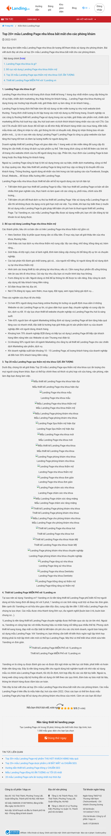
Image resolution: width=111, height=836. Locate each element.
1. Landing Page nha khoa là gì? (20, 64)
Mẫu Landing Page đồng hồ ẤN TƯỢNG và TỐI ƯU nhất (33, 772)
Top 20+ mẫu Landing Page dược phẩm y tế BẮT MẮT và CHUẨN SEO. (41, 763)
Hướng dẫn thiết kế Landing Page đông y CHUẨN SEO (32, 768)
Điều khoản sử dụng (35, 833)
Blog (74, 8)
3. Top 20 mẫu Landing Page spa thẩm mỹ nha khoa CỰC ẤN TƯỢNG (39, 75)
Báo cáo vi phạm (87, 833)
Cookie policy (100, 833)
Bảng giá (50, 8)
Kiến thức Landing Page (29, 26)
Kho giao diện (61, 8)
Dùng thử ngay (56, 738)
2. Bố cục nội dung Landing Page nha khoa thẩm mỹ (30, 69)
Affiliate (23, 833)
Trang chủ (8, 26)
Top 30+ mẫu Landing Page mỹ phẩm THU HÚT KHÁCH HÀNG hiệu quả (41, 758)
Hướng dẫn (38, 8)
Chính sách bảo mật (53, 833)
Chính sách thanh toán (71, 833)
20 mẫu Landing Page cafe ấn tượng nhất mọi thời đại (33, 777)
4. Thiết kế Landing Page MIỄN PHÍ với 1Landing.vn (30, 80)
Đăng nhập (99, 8)
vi (86, 8)
